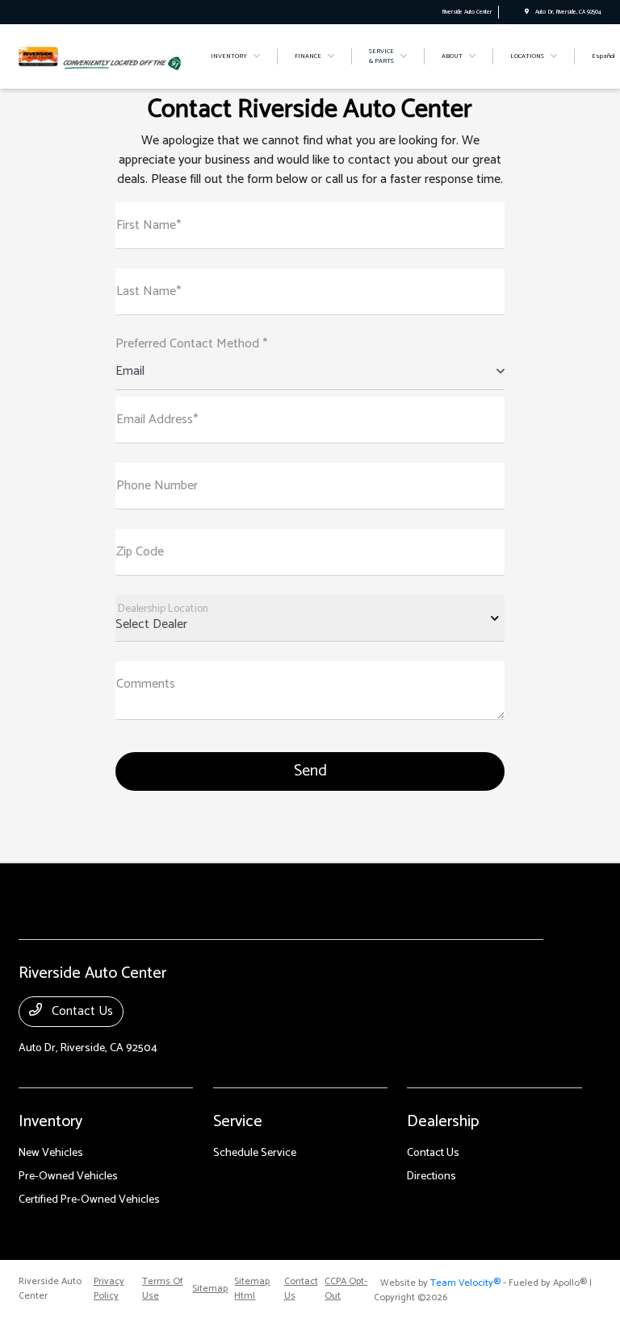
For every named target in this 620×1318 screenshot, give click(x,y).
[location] (527, 12)
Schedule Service (254, 1153)
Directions (431, 1176)
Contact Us (80, 1011)
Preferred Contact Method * (191, 344)
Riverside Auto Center (50, 1288)
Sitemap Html (252, 1288)
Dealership (443, 1121)
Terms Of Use (162, 1288)
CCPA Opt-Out (346, 1288)
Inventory (50, 1121)
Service (237, 1121)
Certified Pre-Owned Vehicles (89, 1200)
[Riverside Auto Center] (38, 56)
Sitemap (210, 1289)
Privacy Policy (109, 1288)
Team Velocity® (465, 1283)
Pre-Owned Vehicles (68, 1176)
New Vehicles (51, 1153)
